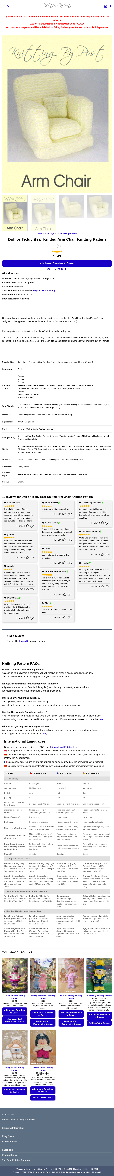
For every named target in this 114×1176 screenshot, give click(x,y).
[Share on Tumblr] (65, 269)
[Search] (8, 6)
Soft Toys (49, 234)
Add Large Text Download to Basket (14, 1020)
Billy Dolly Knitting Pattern (99, 996)
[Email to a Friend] (59, 269)
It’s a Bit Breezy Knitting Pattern (71, 997)
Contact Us (8, 1114)
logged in (24, 641)
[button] (3, 6)
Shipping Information (13, 1128)
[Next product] (59, 246)
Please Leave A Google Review (18, 1119)
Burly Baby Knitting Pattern (14, 1069)
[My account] (110, 6)
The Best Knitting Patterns (16, 1160)
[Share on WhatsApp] (48, 269)
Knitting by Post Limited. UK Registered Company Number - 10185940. (68, 1172)
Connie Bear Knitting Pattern (15, 997)
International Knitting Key (63, 747)
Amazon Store (9, 1141)
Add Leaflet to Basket (99, 1023)
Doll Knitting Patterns (67, 234)
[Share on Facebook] (52, 269)
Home (39, 234)
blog (45, 733)
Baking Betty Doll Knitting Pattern (43, 997)
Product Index (9, 1155)
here (101, 719)
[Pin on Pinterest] (62, 269)
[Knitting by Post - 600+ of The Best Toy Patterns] (57, 6)
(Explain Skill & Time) (44, 290)
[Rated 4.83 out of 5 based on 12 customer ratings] (57, 251)
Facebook (7, 1150)
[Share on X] (55, 269)
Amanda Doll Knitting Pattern (43, 1069)
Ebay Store (8, 1136)
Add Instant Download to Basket (57, 263)
